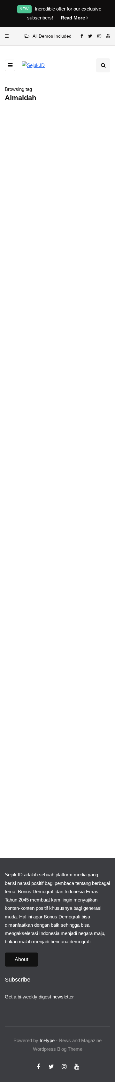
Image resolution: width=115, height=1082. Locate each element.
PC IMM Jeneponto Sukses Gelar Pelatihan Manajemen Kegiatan (52, 286)
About (21, 959)
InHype (47, 1040)
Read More (73, 17)
